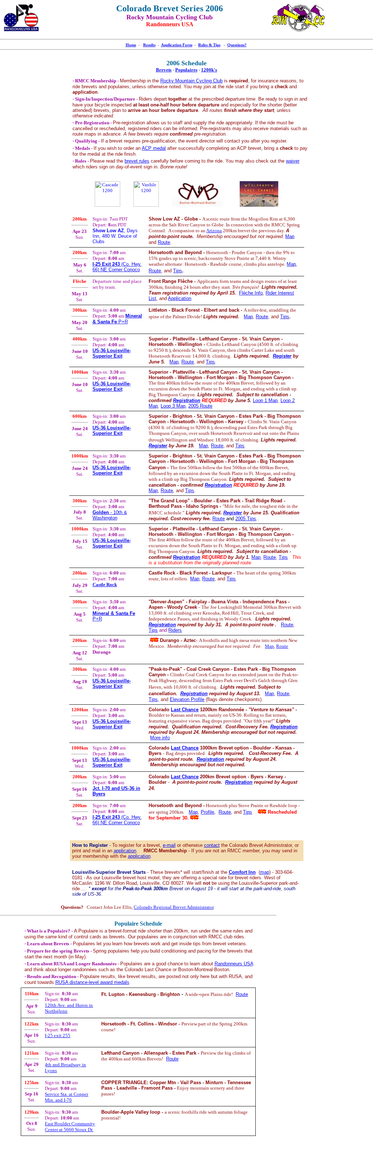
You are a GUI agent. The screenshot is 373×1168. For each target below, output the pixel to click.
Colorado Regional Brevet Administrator (173, 907)
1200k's (209, 70)
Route (164, 242)
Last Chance (185, 709)
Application (179, 298)
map (264, 872)
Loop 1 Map (265, 400)
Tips (177, 270)
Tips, (154, 699)
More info (160, 737)
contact (212, 845)
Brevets (164, 70)
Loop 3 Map (173, 406)
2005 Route (200, 406)
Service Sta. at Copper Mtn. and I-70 (66, 1097)
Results (149, 45)
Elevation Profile (187, 699)
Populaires (186, 70)
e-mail (169, 845)
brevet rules (137, 161)
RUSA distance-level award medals (92, 982)
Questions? (237, 45)
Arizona (214, 230)
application (125, 850)
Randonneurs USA (234, 963)
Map (173, 362)
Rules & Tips (209, 45)
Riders (175, 630)
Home (131, 45)
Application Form (176, 45)
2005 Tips (245, 518)
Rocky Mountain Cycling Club (191, 80)
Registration (186, 400)
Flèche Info (251, 293)
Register (282, 356)
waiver (292, 161)
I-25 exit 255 (57, 1035)
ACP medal (154, 148)
